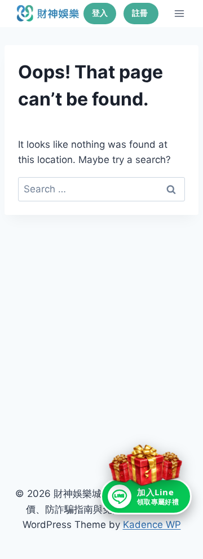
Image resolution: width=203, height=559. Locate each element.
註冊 (141, 12)
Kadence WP (152, 524)
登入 (100, 12)
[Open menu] (179, 13)
